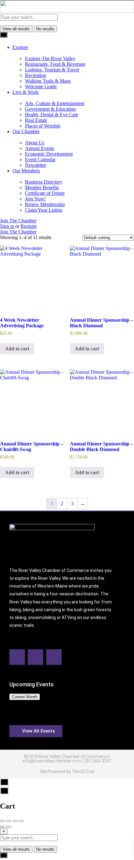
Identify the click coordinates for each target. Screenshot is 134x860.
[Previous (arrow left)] (2, 827)
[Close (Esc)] (2, 821)
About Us (34, 142)
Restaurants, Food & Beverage (55, 64)
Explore (20, 47)
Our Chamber (26, 131)
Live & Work (25, 92)
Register (29, 226)
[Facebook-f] (17, 657)
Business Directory (43, 182)
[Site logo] (67, 11)
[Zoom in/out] (21, 821)
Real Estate (36, 120)
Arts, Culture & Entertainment (54, 103)
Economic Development (49, 153)
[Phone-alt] (54, 657)
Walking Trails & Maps (48, 81)
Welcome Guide (41, 86)
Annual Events (39, 148)
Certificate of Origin (45, 193)
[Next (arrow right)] (8, 827)
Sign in (7, 226)
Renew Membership (45, 204)
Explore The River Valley (50, 58)
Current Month (24, 696)
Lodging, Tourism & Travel (52, 69)
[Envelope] (35, 657)
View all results (16, 28)
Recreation (35, 75)
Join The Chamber (18, 220)
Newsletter (35, 165)
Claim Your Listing (43, 210)
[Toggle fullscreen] (14, 821)
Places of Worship (42, 125)
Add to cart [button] (17, 348)
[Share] (8, 821)
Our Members (26, 170)
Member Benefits (42, 187)
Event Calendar (40, 159)
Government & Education (50, 109)
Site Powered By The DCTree (67, 771)
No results (45, 28)
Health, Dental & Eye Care (51, 114)
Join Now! (35, 198)
